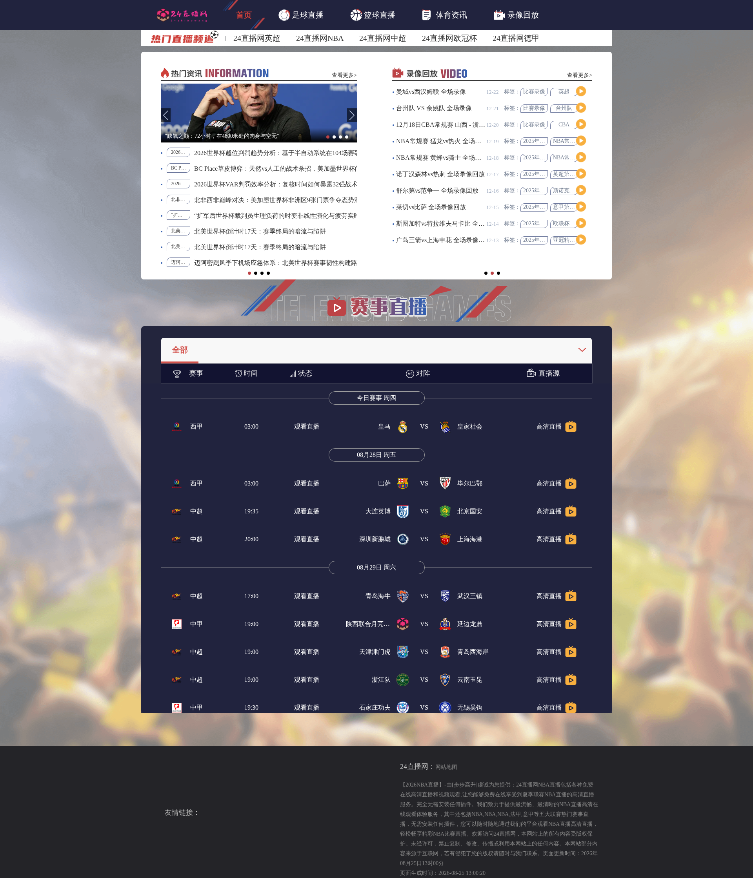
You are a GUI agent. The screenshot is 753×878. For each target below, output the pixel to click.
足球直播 (308, 15)
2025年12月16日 (542, 141)
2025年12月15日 (542, 158)
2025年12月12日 (542, 223)
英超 (563, 92)
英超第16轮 (566, 174)
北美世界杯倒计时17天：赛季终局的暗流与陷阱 (180, 231)
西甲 (196, 426)
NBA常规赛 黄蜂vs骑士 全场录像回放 (448, 157)
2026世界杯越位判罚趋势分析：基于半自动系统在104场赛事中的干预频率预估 (180, 152)
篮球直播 (379, 15)
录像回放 (523, 15)
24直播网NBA (320, 38)
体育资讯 (451, 15)
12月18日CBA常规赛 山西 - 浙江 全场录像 (454, 124)
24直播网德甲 (516, 38)
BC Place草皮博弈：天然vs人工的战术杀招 (180, 168)
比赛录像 (534, 92)
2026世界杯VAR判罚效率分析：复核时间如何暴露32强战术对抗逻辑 (180, 183)
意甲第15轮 (566, 207)
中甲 (196, 624)
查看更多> (344, 75)
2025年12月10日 (542, 240)
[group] (259, 113)
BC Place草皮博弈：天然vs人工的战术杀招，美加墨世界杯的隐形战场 (290, 168)
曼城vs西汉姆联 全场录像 (431, 91)
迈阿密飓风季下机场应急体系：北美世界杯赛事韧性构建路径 (180, 262)
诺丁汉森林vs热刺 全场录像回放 (440, 174)
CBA (563, 125)
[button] (166, 115)
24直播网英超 (256, 38)
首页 (244, 15)
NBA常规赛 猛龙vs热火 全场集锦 (441, 141)
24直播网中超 (382, 38)
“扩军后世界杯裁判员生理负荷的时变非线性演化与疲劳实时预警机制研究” (180, 215)
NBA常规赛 (567, 141)
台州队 (564, 108)
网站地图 (446, 767)
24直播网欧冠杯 (449, 38)
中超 (196, 511)
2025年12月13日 (542, 190)
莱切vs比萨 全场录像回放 (431, 207)
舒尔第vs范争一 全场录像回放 (437, 190)
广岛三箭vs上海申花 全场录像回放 (443, 240)
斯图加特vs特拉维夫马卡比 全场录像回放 (453, 223)
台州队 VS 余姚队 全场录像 (434, 108)
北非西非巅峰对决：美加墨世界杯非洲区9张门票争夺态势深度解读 (180, 199)
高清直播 (549, 426)
